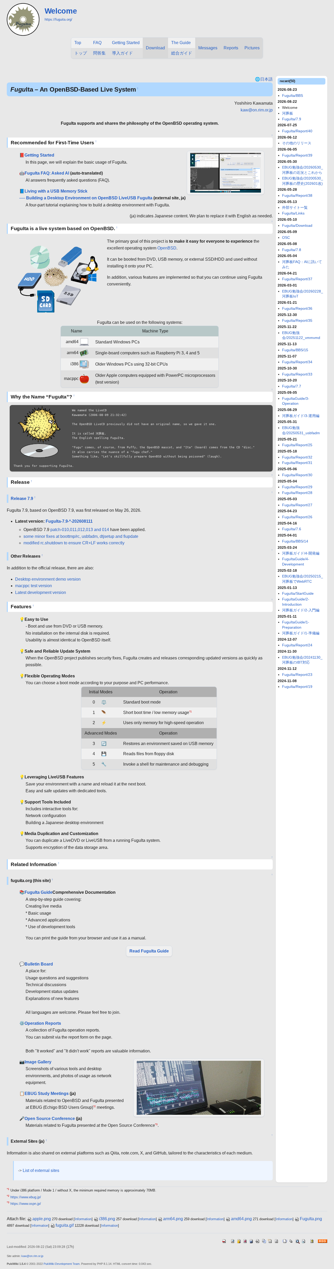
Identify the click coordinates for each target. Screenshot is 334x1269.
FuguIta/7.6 (291, 529)
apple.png (41, 1219)
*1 (190, 711)
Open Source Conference (50, 1118)
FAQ (97, 42)
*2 (94, 1106)
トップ (80, 53)
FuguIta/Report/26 (297, 517)
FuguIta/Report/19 (297, 686)
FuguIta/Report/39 (297, 155)
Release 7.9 (22, 498)
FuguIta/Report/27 (297, 505)
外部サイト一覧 (295, 207)
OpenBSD (166, 248)
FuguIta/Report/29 (297, 487)
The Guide (181, 42)
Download (155, 48)
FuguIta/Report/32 (297, 457)
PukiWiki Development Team (62, 1263)
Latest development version (40, 592)
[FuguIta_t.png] (39, 432)
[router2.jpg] (199, 1087)
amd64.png (241, 1219)
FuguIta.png (311, 1219)
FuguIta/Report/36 (297, 308)
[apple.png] (84, 378)
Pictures (252, 48)
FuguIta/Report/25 (297, 445)
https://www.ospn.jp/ (25, 1204)
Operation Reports (43, 1023)
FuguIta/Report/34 (297, 362)
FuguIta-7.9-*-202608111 (69, 521)
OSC (286, 237)
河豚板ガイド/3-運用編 (300, 416)
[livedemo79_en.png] (225, 172)
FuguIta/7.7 (291, 386)
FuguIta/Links (293, 213)
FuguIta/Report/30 (297, 475)
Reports (231, 48)
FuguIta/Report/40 (297, 131)
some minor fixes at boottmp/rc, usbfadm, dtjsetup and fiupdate (80, 536)
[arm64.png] (84, 352)
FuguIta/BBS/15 (295, 350)
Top (77, 42)
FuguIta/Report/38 (297, 195)
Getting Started (126, 42)
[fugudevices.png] (57, 277)
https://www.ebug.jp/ (25, 1197)
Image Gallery (38, 1062)
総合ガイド (181, 53)
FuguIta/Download (297, 225)
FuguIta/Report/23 (297, 674)
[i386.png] (84, 364)
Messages (207, 48)
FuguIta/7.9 (291, 119)
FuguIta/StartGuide (298, 593)
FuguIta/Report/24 (297, 645)
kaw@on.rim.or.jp (257, 110)
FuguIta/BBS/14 (295, 541)
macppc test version (33, 585)
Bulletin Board (39, 964)
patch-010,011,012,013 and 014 (79, 529)
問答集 (99, 53)
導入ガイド (122, 53)
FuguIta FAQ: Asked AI (47, 173)
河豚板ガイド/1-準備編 (300, 633)
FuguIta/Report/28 (297, 493)
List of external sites (41, 1170)
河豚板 (287, 113)
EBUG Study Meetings (47, 1093)
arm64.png (173, 1219)
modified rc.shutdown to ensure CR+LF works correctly (73, 543)
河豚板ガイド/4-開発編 (300, 553)
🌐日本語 (264, 79)
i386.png (107, 1219)
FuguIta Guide (38, 892)
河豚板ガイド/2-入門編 (300, 610)
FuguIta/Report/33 (297, 374)
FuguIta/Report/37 (297, 279)
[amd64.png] (84, 341)
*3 (156, 1124)
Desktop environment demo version (48, 579)
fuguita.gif (65, 1225)
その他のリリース (296, 143)
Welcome (61, 11)
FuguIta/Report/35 (297, 320)
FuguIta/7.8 (291, 250)
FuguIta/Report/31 (297, 463)
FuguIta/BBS (292, 95)
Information (83, 1219)
